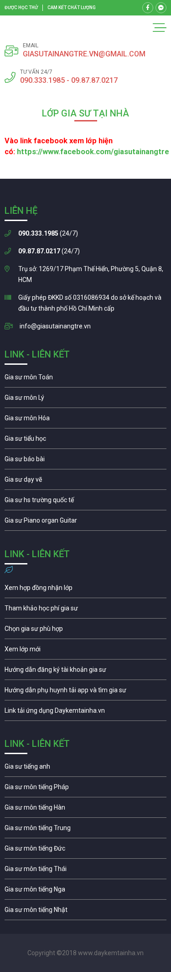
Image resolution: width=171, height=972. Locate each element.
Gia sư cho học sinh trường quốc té (85, 502)
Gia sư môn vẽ (85, 481)
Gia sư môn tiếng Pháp (85, 789)
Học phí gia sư (85, 610)
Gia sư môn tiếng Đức (85, 850)
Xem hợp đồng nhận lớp (85, 590)
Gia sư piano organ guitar (85, 522)
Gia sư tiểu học (85, 440)
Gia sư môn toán (85, 379)
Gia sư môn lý (85, 400)
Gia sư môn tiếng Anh (85, 768)
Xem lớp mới (85, 651)
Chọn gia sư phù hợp (85, 631)
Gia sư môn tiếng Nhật (85, 912)
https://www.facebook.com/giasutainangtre (93, 151)
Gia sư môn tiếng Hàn (85, 809)
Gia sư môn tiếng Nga (85, 712)
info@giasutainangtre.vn (55, 326)
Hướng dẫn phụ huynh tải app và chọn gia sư (85, 692)
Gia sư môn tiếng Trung (85, 830)
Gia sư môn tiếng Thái (85, 871)
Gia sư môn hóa (85, 420)
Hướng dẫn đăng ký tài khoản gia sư (85, 672)
